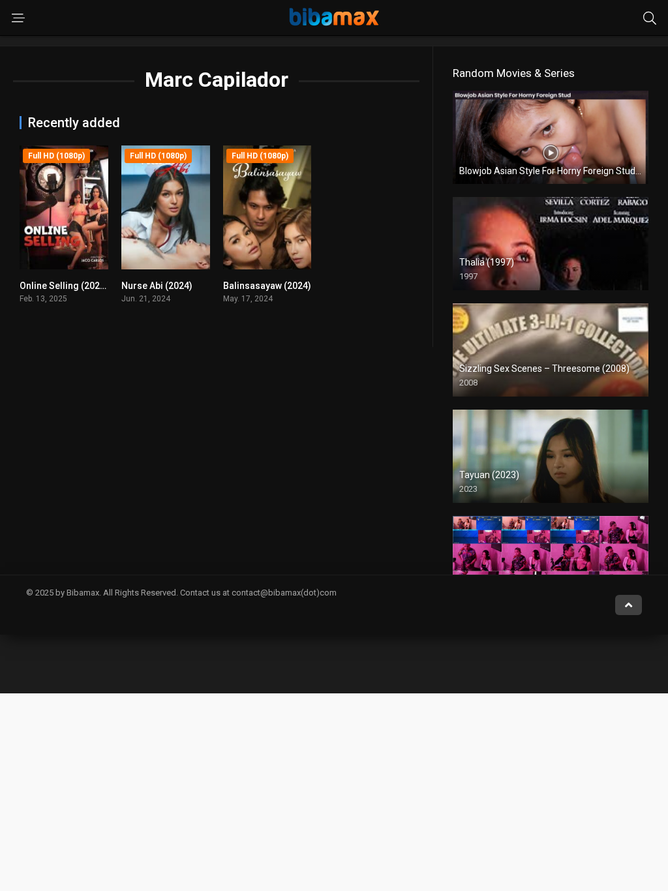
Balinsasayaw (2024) (267, 285)
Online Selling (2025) (64, 285)
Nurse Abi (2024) (156, 285)
